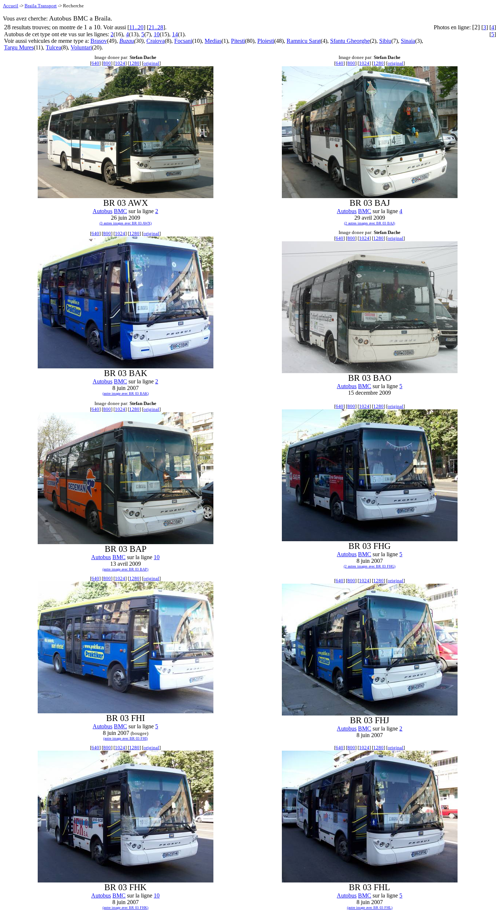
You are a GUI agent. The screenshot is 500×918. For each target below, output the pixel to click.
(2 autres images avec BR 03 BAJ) (369, 223)
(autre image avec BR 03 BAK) (125, 393)
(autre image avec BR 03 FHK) (125, 908)
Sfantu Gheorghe (350, 41)
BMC (120, 211)
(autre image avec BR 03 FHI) (125, 738)
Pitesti (238, 41)
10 (157, 34)
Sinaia (408, 41)
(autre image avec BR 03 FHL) (369, 908)
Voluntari (81, 47)
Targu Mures (19, 47)
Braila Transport (41, 5)
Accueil (10, 5)
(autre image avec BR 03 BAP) (125, 569)
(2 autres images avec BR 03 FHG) (369, 566)
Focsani (183, 41)
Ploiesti (265, 41)
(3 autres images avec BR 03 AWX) (126, 223)
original (151, 63)
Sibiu (385, 41)
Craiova (155, 41)
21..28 (156, 27)
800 (107, 63)
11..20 (136, 27)
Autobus (102, 211)
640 (95, 63)
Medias (213, 41)
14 (175, 34)
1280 (134, 63)
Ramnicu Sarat (304, 41)
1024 (120, 63)
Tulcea (53, 47)
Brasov (98, 41)
